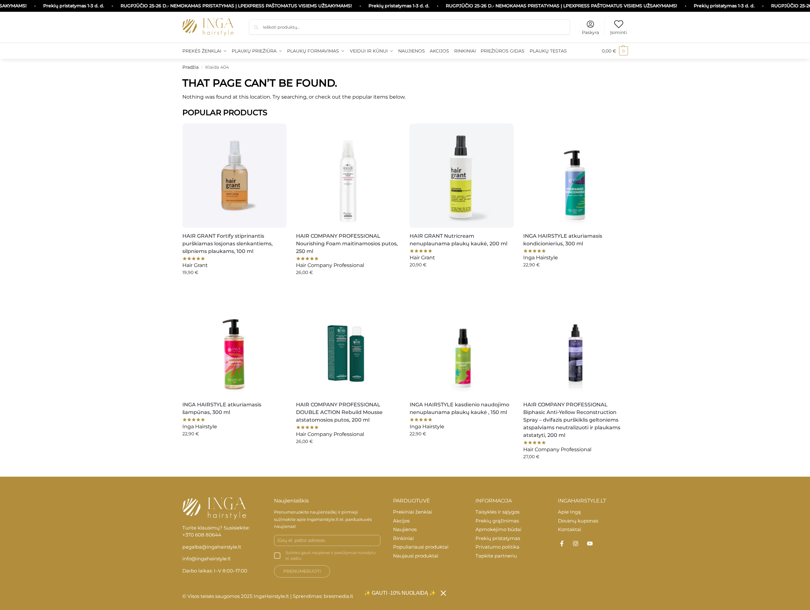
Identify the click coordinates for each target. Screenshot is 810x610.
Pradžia (190, 67)
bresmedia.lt (338, 596)
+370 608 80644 (201, 535)
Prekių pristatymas (497, 538)
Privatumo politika (497, 547)
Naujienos (405, 529)
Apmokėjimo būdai (498, 529)
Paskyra (590, 32)
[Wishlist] (277, 131)
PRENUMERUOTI (302, 571)
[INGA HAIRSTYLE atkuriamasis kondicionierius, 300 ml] (575, 175)
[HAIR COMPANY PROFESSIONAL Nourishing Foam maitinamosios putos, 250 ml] (348, 175)
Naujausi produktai (415, 556)
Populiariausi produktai (420, 547)
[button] (615, 51)
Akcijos (401, 521)
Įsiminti (618, 32)
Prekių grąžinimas (497, 521)
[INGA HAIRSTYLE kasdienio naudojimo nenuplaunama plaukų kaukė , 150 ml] (462, 344)
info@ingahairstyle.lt (206, 559)
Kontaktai (569, 529)
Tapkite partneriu (496, 556)
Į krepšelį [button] (234, 286)
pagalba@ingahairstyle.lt (211, 547)
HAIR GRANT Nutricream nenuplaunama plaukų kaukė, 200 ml (458, 240)
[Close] (443, 593)
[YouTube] (590, 543)
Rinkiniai (403, 538)
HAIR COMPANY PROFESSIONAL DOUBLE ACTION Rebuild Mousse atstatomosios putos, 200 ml (339, 412)
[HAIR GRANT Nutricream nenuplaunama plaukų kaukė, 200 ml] (462, 175)
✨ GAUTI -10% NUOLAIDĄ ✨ (400, 593)
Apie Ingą (569, 512)
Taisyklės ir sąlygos (497, 512)
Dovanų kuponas (578, 521)
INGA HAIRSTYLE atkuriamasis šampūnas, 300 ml (221, 408)
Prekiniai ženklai (412, 512)
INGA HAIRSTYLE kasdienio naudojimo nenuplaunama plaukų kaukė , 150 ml (459, 408)
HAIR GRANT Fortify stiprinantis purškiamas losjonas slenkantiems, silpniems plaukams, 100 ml (227, 243)
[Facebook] (562, 543)
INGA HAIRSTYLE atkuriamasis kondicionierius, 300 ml (562, 240)
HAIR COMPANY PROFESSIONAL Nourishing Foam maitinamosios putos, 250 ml (347, 243)
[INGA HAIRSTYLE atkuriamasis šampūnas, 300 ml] (234, 344)
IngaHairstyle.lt (323, 519)
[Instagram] (576, 543)
